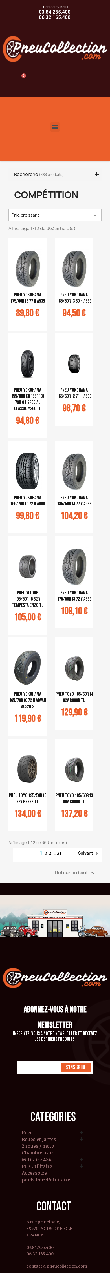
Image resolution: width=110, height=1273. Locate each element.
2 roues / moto (38, 1146)
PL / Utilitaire (37, 1166)
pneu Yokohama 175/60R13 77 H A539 (27, 298)
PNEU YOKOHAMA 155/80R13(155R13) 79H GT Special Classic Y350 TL (27, 399)
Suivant (89, 853)
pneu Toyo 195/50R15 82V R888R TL (27, 799)
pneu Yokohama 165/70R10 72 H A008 (27, 501)
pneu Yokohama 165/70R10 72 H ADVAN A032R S (27, 700)
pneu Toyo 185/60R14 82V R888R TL (74, 697)
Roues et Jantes (39, 1139)
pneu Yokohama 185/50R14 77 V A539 (74, 501)
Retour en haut (75, 873)
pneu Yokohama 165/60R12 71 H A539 (74, 393)
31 (59, 853)
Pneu (27, 1132)
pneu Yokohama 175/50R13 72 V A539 (74, 596)
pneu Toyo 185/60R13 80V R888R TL (74, 799)
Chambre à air (38, 1153)
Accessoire (34, 1173)
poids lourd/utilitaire (46, 1180)
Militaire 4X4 (36, 1159)
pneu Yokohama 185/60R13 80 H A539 (74, 298)
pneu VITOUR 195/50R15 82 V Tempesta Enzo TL (27, 599)
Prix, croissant (55, 215)
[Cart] (21, 79)
